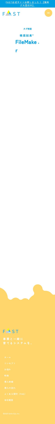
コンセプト (10, 363)
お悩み (7, 369)
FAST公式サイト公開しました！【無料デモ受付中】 (27, 4)
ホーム (7, 357)
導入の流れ (10, 387)
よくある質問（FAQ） (15, 393)
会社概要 (8, 400)
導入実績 (8, 381)
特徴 (6, 375)
